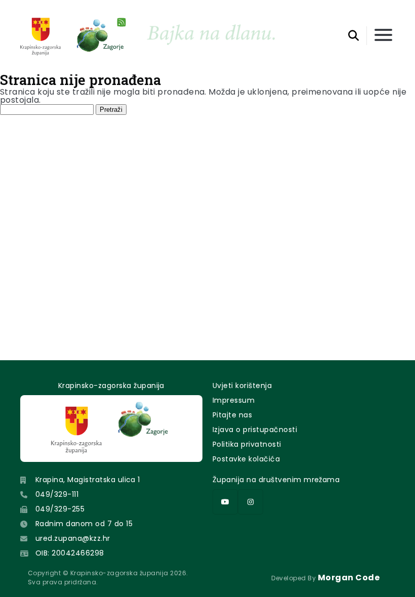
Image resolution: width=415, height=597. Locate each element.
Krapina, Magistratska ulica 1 (87, 480)
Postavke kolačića (246, 459)
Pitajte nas (232, 415)
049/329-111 (56, 494)
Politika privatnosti (247, 444)
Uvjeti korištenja (242, 385)
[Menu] (383, 35)
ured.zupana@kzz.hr (72, 538)
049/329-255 (60, 509)
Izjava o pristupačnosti (255, 429)
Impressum (234, 400)
